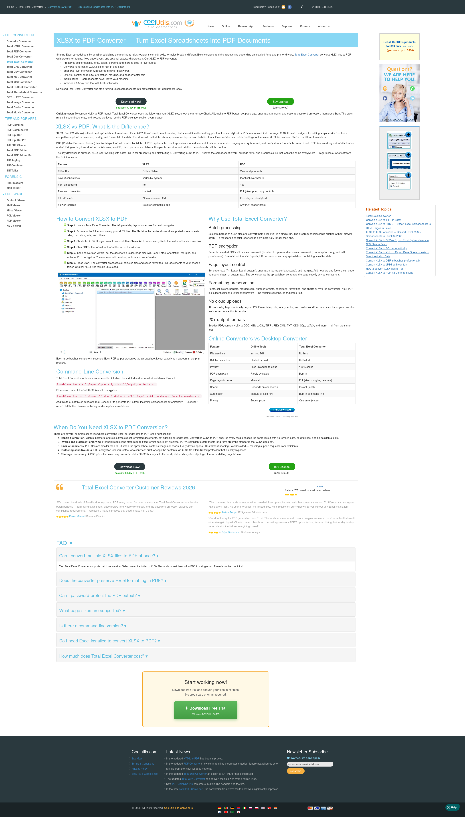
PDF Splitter (14, 135)
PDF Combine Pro (18, 130)
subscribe (295, 771)
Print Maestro (15, 183)
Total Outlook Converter (22, 87)
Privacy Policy (139, 768)
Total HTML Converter (20, 46)
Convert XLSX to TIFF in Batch (383, 220)
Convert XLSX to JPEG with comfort (386, 264)
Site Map (137, 758)
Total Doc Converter (19, 56)
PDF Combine (15, 124)
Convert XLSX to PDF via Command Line (389, 272)
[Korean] (220, 812)
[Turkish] (269, 808)
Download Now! (131, 101)
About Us (324, 26)
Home (10, 7)
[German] (232, 808)
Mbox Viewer (15, 210)
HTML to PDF (191, 758)
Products (268, 26)
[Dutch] (238, 808)
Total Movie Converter (20, 112)
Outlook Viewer (16, 200)
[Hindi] (276, 808)
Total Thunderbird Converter (24, 92)
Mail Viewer (14, 205)
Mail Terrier (13, 188)
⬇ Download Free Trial (206, 710)
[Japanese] (238, 812)
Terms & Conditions (143, 763)
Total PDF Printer (17, 150)
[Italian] (245, 808)
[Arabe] (232, 812)
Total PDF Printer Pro (20, 155)
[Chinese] (226, 812)
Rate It (320, 486)
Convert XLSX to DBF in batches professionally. (393, 260)
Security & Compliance (145, 773)
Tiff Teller (12, 170)
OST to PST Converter (20, 97)
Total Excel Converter (31, 7)
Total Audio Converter (20, 107)
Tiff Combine (15, 165)
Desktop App (246, 26)
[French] (263, 808)
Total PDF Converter (19, 51)
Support (287, 26)
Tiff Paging (13, 160)
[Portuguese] (226, 808)
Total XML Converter (19, 77)
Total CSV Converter (19, 71)
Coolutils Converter (19, 41)
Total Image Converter (20, 102)
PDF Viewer (14, 220)
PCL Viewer (14, 215)
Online (226, 26)
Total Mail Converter (19, 82)
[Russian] (251, 808)
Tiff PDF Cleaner (17, 145)
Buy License (280, 101)
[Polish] (257, 808)
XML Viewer (14, 225)
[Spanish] (220, 808)
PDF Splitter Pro (16, 140)
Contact (305, 26)
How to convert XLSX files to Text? (386, 268)
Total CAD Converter (19, 66)
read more (408, 46)
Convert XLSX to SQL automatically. (386, 248)
